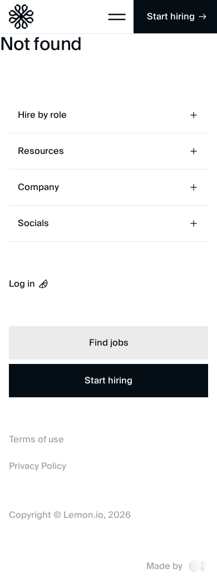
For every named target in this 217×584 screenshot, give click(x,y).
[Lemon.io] (16, 16)
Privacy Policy (37, 466)
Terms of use (36, 439)
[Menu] (117, 16)
